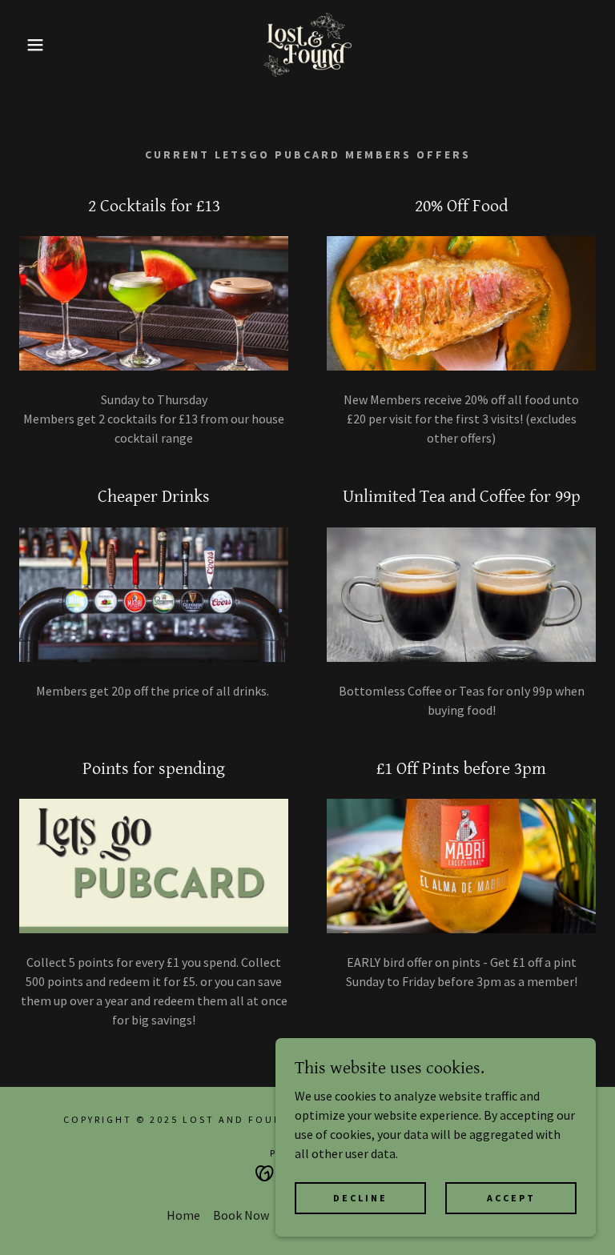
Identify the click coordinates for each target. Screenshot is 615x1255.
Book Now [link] (241, 1215)
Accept (511, 1198)
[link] (307, 45)
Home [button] (183, 1215)
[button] (30, 45)
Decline (360, 1198)
